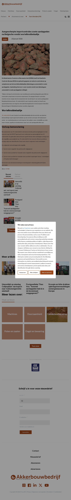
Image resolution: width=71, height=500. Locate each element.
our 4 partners (26, 228)
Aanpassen (22, 272)
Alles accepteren (47, 272)
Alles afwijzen (34, 272)
